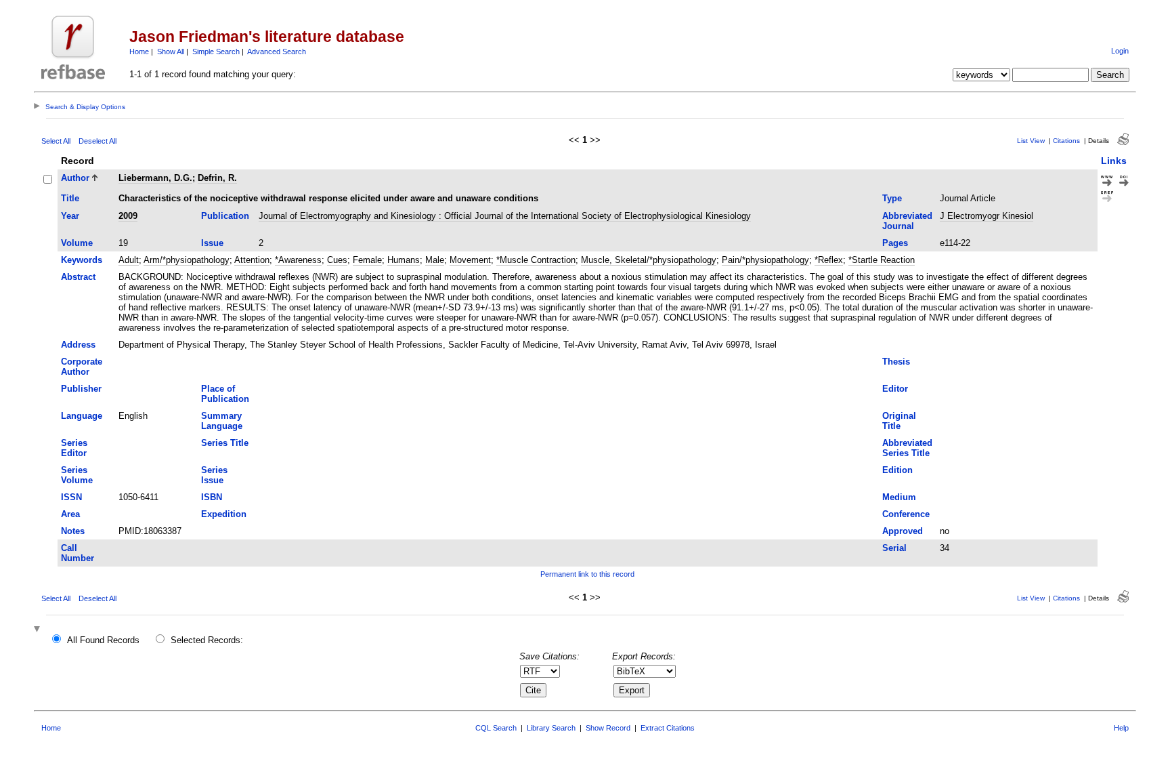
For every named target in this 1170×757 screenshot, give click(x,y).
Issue (212, 243)
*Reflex (829, 260)
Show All (170, 51)
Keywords (81, 260)
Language (81, 416)
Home (139, 51)
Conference (906, 514)
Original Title (899, 421)
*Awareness (298, 260)
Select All (55, 141)
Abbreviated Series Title (907, 448)
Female (367, 260)
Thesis (896, 361)
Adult (128, 260)
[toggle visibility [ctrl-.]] (38, 630)
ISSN (71, 497)
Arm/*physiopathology (187, 260)
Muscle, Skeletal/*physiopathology (648, 260)
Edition (897, 470)
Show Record (608, 728)
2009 (127, 216)
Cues (337, 260)
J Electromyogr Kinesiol (986, 216)
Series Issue (214, 475)
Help (1121, 728)
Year (70, 216)
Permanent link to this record (587, 574)
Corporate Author (81, 366)
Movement (470, 260)
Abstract (78, 277)
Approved (902, 531)
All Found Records (103, 640)
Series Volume (77, 475)
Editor (895, 389)
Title (70, 198)
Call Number (77, 553)
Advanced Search (276, 51)
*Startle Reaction (881, 260)
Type (892, 198)
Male (434, 260)
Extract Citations (668, 728)
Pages (895, 243)
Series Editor (74, 448)
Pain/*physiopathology (765, 260)
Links (1114, 160)
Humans (403, 260)
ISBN (211, 497)
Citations (1066, 140)
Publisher (81, 389)
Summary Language (221, 421)
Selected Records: (207, 640)
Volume (77, 243)
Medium (899, 497)
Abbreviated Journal (907, 221)
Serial (894, 548)
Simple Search (216, 51)
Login (1120, 51)
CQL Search (496, 728)
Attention (251, 260)
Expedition (223, 514)
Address (78, 345)
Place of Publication (225, 394)
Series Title (224, 443)
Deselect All (97, 141)
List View (1031, 140)
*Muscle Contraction (536, 260)
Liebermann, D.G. (155, 178)
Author (75, 178)
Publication (225, 216)
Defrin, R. (217, 178)
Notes (73, 531)
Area (70, 514)
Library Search (551, 728)
